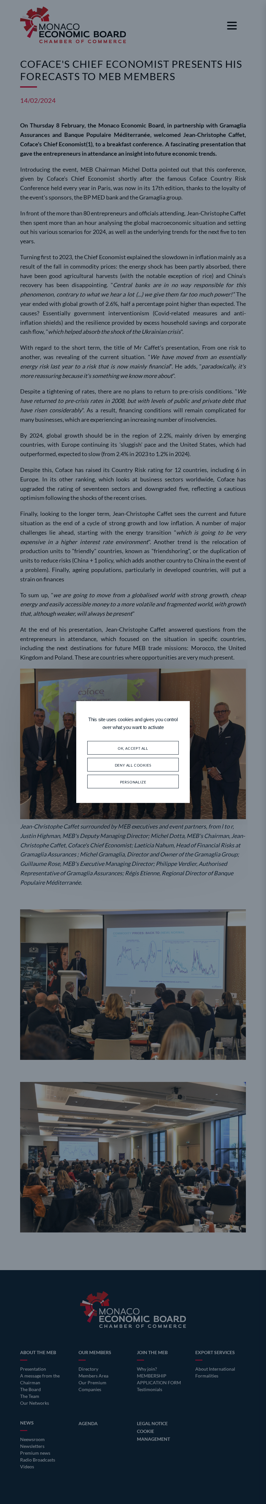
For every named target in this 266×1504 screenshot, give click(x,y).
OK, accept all (133, 748)
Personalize (133, 781)
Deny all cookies (133, 764)
